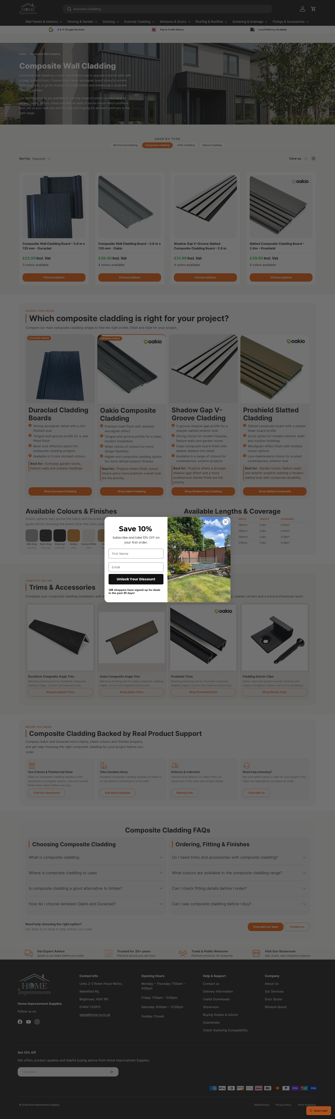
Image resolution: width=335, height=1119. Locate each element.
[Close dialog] (225, 521)
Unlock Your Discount (136, 579)
